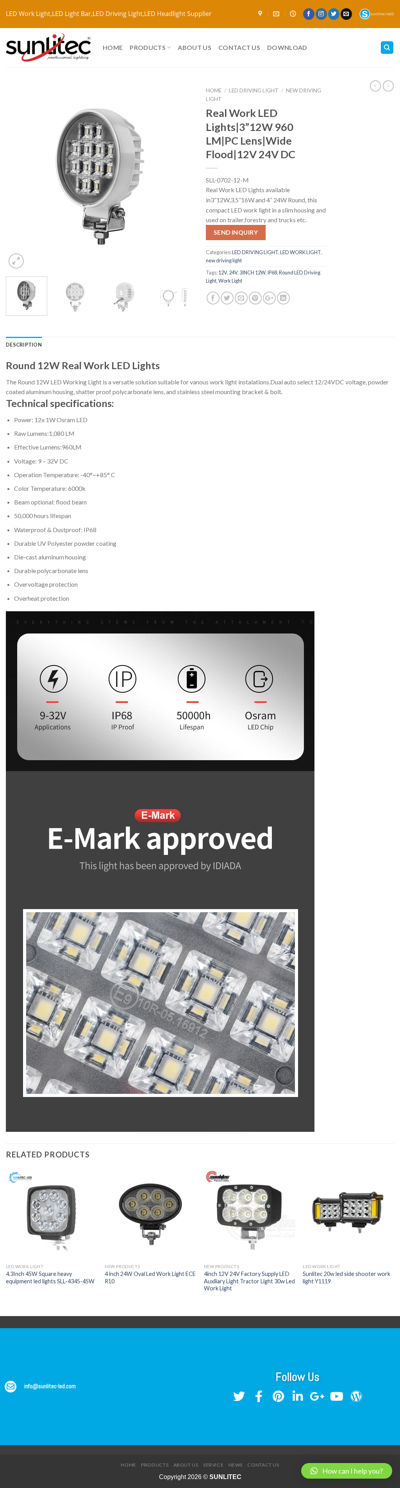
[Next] (180, 176)
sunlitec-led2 (382, 14)
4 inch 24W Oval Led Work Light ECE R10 (150, 1277)
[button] (346, 1471)
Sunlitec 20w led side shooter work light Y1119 (346, 1277)
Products (148, 47)
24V (233, 272)
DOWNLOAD (287, 47)
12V (222, 272)
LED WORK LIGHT (300, 252)
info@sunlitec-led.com (50, 1386)
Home (113, 47)
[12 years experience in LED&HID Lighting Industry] (48, 48)
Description (24, 344)
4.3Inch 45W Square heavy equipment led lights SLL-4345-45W (50, 1277)
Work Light (230, 281)
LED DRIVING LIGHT (254, 90)
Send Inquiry (236, 232)
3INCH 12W (252, 272)
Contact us (239, 47)
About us (194, 47)
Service (213, 1465)
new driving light (224, 260)
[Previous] (19, 176)
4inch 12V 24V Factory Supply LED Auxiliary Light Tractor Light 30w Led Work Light (249, 1281)
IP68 (272, 272)
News (236, 1465)
